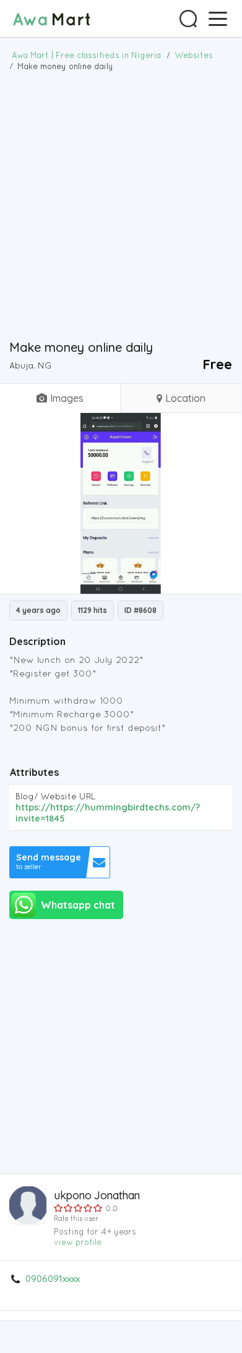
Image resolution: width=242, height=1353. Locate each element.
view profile (78, 1242)
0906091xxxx (52, 1278)
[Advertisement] (120, 205)
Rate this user (76, 1218)
